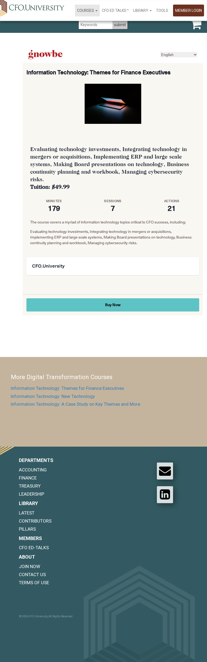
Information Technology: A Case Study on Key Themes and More (75, 404)
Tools (162, 10)
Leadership (31, 494)
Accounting (33, 469)
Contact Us (32, 574)
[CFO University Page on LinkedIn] (165, 495)
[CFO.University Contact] (165, 471)
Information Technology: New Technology (53, 396)
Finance (28, 478)
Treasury (30, 486)
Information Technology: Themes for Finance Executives (67, 388)
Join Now (29, 566)
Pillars (27, 529)
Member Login (188, 10)
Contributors (35, 521)
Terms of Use (34, 582)
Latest (26, 513)
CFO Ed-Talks (34, 547)
